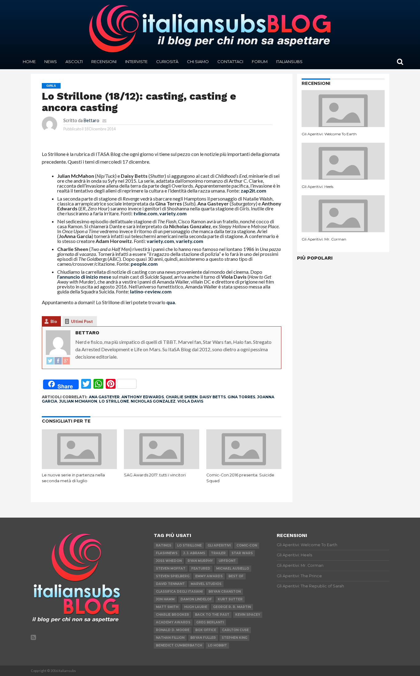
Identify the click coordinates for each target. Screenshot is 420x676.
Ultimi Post (82, 321)
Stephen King (234, 638)
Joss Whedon (169, 561)
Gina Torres (241, 397)
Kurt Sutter (230, 599)
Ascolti (74, 61)
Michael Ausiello (232, 569)
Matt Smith (167, 607)
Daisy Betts (213, 397)
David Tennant (170, 584)
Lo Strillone (114, 401)
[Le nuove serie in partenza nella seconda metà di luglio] (79, 467)
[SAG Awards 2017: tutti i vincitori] (161, 467)
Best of (236, 576)
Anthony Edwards (142, 397)
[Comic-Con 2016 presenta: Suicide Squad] (244, 467)
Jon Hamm (165, 599)
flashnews (166, 553)
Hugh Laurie (195, 607)
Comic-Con (246, 545)
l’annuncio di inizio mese (84, 277)
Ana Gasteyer (104, 397)
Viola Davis (190, 401)
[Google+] (66, 361)
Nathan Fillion (170, 638)
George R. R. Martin (232, 607)
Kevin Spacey (247, 615)
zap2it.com (253, 190)
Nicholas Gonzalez (153, 401)
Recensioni (104, 61)
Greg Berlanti (210, 622)
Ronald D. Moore (172, 630)
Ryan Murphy (200, 561)
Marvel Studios (206, 584)
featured (200, 569)
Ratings (163, 545)
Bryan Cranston (224, 592)
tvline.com (145, 213)
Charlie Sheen (182, 397)
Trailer (218, 553)
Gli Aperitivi (219, 545)
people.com (144, 264)
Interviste (136, 61)
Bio (53, 321)
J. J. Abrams (194, 553)
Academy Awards (173, 622)
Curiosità (167, 61)
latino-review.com (151, 291)
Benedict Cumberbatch (179, 645)
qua (170, 302)
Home (29, 61)
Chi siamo (198, 61)
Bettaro (91, 120)
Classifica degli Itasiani (179, 592)
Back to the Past (212, 615)
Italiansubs (289, 61)
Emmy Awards (209, 576)
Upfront (227, 561)
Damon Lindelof (196, 599)
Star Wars (242, 553)
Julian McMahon (78, 401)
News (50, 61)
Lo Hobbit (217, 645)
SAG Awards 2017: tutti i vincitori (155, 475)
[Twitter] (50, 361)
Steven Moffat (170, 569)
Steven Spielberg (172, 576)
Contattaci (230, 61)
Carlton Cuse (235, 630)
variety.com (173, 213)
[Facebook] (58, 361)
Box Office (205, 630)
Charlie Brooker (172, 615)
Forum (259, 61)
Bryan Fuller (203, 638)
